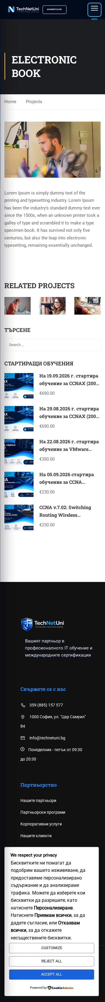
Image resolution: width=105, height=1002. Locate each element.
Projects (34, 101)
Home (10, 101)
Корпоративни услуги (41, 824)
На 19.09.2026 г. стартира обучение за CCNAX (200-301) (68, 383)
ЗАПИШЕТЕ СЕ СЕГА (54, 9)
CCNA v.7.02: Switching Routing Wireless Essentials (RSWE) (65, 514)
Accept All (51, 974)
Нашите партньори (38, 800)
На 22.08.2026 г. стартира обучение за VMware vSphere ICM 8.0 (69, 448)
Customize (51, 948)
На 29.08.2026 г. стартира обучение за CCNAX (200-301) (69, 416)
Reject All (51, 961)
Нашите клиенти (36, 835)
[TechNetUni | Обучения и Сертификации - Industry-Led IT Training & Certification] (23, 9)
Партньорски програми (42, 812)
